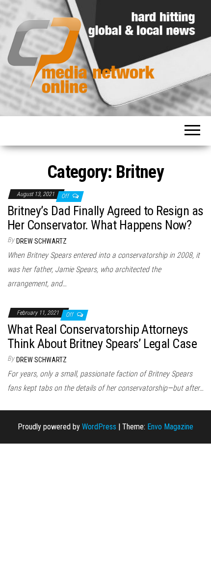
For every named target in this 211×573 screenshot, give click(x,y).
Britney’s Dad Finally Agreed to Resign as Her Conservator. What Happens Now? (105, 217)
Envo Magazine (170, 426)
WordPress (99, 426)
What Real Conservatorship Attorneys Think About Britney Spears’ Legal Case (102, 336)
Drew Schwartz (41, 241)
